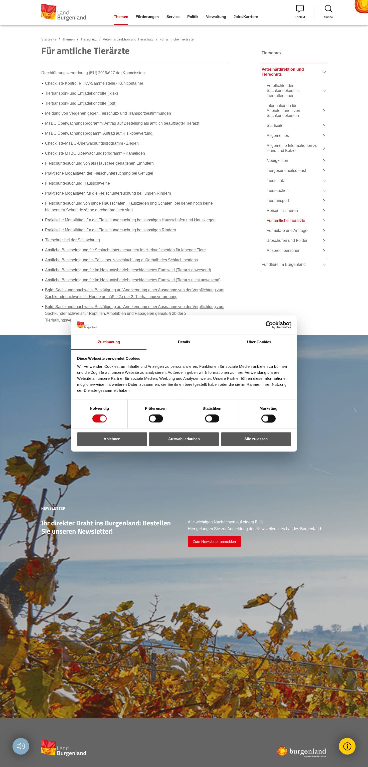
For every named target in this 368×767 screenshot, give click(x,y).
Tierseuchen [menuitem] (278, 190)
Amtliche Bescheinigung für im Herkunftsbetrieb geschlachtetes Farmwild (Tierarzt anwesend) (128, 270)
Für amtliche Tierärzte (177, 39)
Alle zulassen (256, 439)
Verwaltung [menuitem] (216, 16)
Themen (68, 39)
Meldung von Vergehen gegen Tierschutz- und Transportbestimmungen (108, 113)
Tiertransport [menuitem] (278, 200)
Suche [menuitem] (328, 17)
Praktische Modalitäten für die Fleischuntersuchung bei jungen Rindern (108, 193)
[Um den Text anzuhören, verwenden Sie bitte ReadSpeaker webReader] (21, 746)
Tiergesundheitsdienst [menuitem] (286, 170)
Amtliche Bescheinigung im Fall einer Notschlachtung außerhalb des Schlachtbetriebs (121, 260)
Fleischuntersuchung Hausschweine (77, 183)
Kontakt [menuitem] (300, 17)
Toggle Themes (347, 746)
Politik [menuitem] (193, 16)
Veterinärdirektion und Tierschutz (128, 39)
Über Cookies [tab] (259, 342)
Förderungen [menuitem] (147, 16)
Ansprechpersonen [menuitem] (283, 250)
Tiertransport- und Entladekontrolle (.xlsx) (81, 93)
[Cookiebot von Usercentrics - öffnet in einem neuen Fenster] (269, 325)
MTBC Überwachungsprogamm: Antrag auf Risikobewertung (99, 133)
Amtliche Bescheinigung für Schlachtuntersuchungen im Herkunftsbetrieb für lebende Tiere (125, 250)
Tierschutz (89, 39)
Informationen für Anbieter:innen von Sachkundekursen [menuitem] (283, 110)
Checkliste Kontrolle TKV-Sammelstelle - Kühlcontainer (94, 83)
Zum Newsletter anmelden (214, 541)
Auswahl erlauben (184, 439)
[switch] (153, 419)
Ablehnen (112, 439)
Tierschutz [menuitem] (276, 180)
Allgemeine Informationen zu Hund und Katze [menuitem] (292, 148)
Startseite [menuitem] (275, 125)
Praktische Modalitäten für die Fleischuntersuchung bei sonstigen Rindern (110, 230)
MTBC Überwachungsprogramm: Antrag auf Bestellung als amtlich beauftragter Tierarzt (122, 123)
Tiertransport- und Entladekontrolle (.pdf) (80, 103)
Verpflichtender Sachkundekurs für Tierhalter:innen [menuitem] (283, 90)
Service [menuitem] (173, 16)
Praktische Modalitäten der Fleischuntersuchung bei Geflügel (99, 173)
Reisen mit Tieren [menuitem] (282, 210)
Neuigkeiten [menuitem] (277, 160)
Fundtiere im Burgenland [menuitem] (284, 264)
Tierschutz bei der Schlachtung (72, 240)
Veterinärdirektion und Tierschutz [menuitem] (283, 71)
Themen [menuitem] (121, 16)
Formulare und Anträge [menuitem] (287, 230)
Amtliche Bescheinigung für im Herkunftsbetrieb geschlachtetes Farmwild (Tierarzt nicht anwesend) (133, 280)
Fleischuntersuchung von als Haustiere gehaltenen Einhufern (99, 163)
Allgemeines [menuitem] (278, 135)
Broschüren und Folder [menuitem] (287, 240)
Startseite (48, 39)
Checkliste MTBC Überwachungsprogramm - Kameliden (95, 153)
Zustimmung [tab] (109, 342)
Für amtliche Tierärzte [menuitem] (286, 220)
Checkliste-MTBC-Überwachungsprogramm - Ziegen (92, 143)
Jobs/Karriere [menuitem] (246, 16)
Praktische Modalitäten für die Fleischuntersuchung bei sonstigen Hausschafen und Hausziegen (130, 220)
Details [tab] (184, 342)
